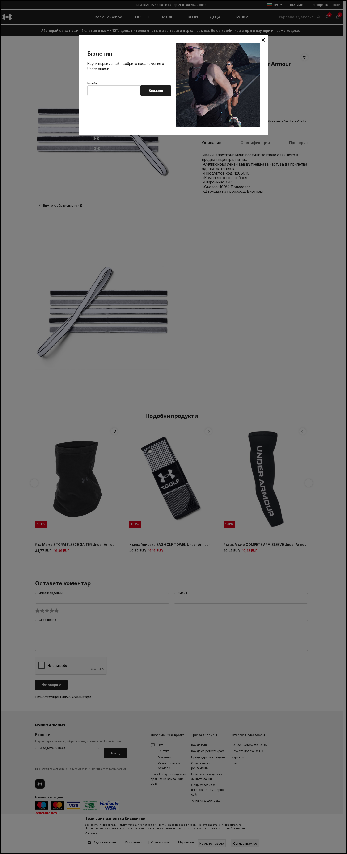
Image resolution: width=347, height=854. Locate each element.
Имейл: (92, 83)
